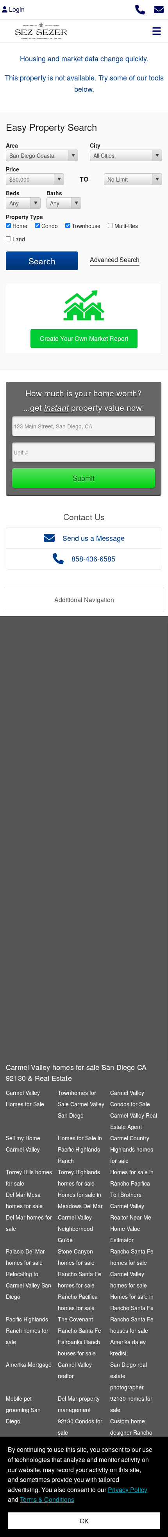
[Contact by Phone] (140, 8)
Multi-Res (125, 226)
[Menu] (156, 30)
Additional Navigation (84, 599)
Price (12, 169)
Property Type (24, 217)
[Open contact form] (159, 8)
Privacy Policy (127, 1489)
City (95, 145)
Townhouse (85, 226)
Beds (13, 193)
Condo (49, 226)
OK (84, 1520)
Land (18, 239)
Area (12, 145)
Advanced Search (114, 259)
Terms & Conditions (47, 1499)
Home (19, 226)
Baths (54, 193)
